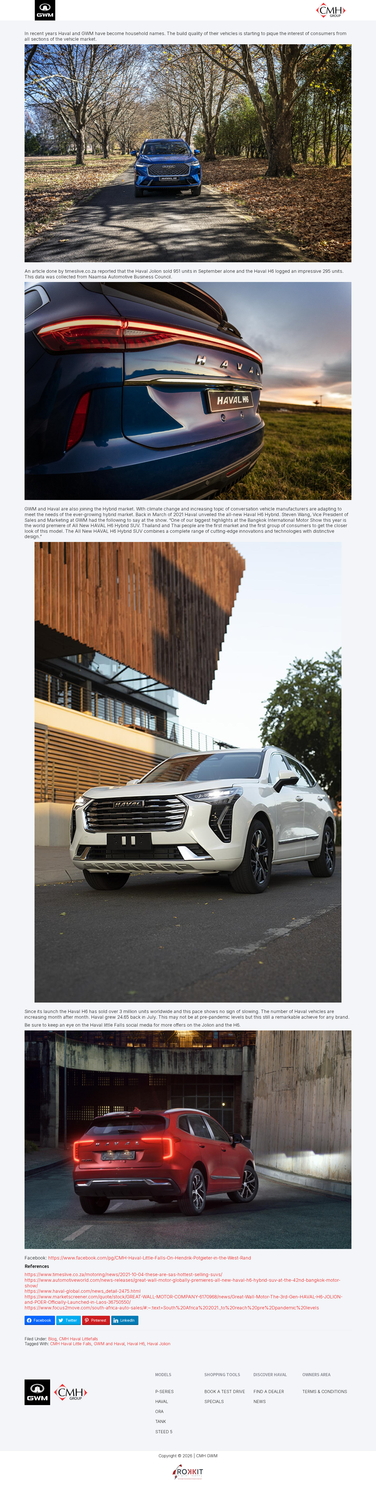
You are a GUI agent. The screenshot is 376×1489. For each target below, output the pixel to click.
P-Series (164, 1391)
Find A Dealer (268, 1391)
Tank (160, 1421)
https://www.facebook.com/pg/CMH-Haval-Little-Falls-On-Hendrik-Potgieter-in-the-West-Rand (149, 1257)
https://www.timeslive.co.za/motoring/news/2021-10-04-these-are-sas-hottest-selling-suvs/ (123, 1274)
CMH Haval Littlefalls (78, 1338)
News (259, 1401)
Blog (52, 1338)
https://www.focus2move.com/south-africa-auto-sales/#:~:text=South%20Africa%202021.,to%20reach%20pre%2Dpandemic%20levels (172, 1307)
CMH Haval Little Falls (70, 1343)
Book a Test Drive (224, 1391)
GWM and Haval (109, 1343)
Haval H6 (136, 1343)
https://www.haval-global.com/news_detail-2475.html (83, 1291)
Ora (159, 1411)
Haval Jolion (158, 1343)
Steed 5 (163, 1431)
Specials (214, 1401)
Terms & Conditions (324, 1391)
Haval (161, 1401)
